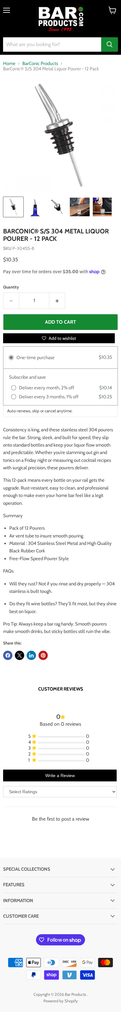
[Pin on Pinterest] (43, 655)
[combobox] (52, 44)
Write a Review (60, 775)
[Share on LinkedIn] (31, 655)
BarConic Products (40, 63)
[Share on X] (19, 655)
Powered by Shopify (60, 1000)
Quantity (11, 287)
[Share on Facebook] (7, 655)
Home (9, 63)
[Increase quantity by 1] (57, 301)
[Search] (109, 44)
